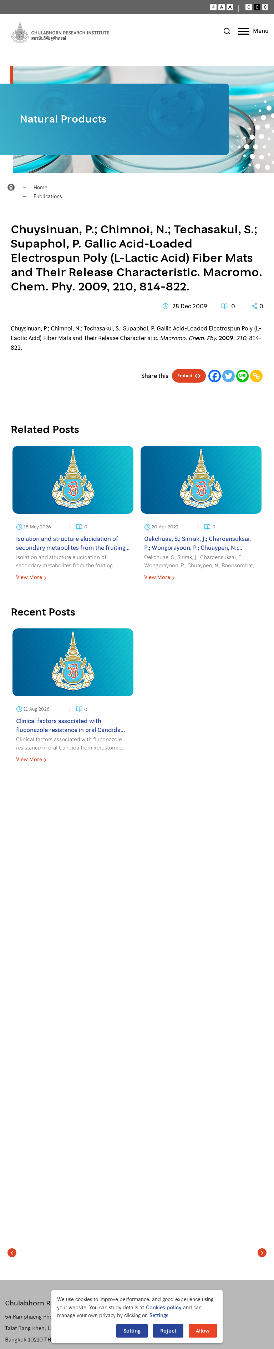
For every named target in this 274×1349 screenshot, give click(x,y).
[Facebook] (214, 376)
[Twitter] (228, 376)
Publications (48, 196)
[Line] (242, 376)
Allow (203, 1331)
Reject (168, 1331)
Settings (158, 1315)
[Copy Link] (256, 376)
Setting (132, 1331)
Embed (184, 375)
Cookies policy (163, 1307)
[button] (12, 1253)
